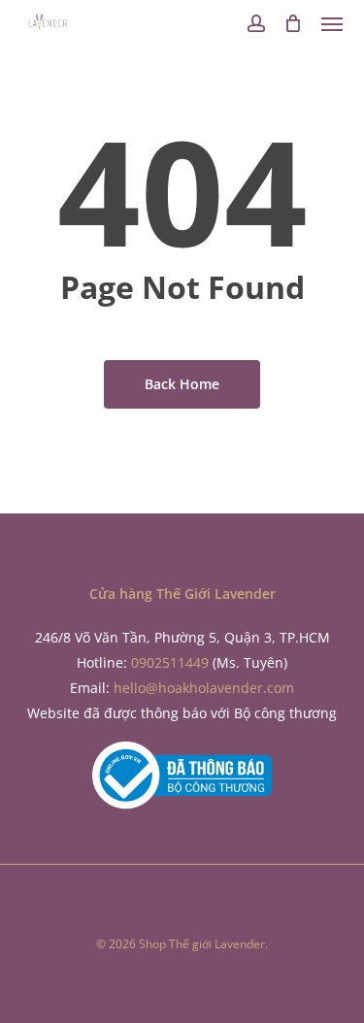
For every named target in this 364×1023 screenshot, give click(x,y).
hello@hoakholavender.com (204, 687)
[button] (332, 23)
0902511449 (170, 662)
